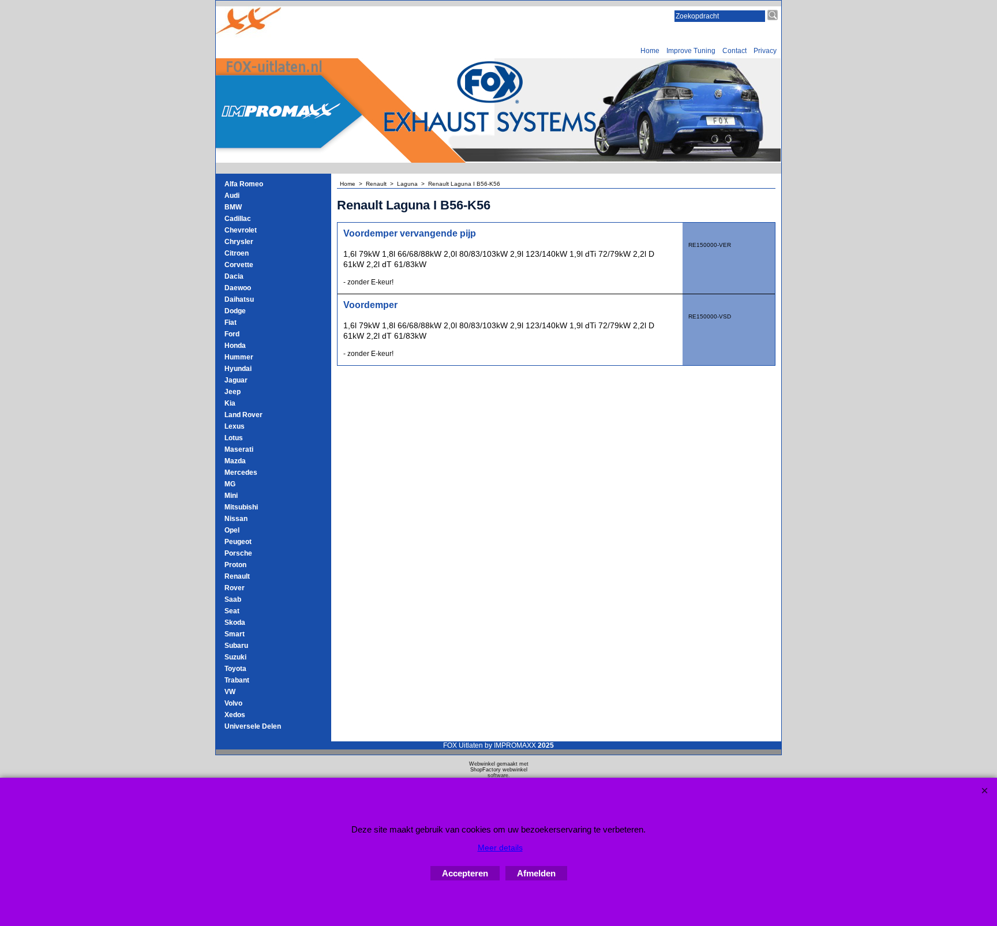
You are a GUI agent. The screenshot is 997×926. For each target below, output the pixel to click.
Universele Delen (252, 726)
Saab (232, 599)
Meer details (500, 847)
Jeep (232, 392)
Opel (231, 530)
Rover (234, 588)
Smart (234, 634)
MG (229, 484)
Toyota (235, 669)
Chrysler (238, 242)
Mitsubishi (241, 507)
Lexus (234, 426)
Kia (229, 403)
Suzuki (235, 657)
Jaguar (236, 380)
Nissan (236, 519)
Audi (231, 196)
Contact (734, 51)
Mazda (235, 461)
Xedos (234, 715)
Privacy (765, 51)
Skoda (234, 622)
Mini (231, 496)
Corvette (238, 265)
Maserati (238, 449)
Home (649, 51)
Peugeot (238, 542)
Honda (235, 346)
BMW (233, 207)
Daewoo (237, 288)
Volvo (233, 703)
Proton (235, 565)
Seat (231, 611)
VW (229, 692)
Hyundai (238, 369)
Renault (237, 576)
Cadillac (237, 219)
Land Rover (243, 415)
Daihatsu (239, 299)
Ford (231, 334)
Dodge (235, 311)
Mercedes (240, 472)
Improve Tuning (690, 51)
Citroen (236, 253)
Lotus (233, 438)
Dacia (233, 276)
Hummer (238, 357)
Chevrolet (240, 230)
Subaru (236, 646)
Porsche (238, 553)
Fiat (230, 322)
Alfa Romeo (243, 184)
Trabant (236, 680)
